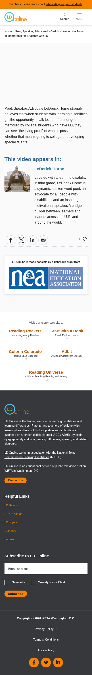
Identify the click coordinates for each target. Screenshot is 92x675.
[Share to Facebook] (10, 240)
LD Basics (11, 505)
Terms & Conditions (46, 639)
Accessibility (46, 650)
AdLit (65, 355)
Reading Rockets (24, 334)
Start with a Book (65, 334)
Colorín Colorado (24, 355)
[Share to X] (21, 240)
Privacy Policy (44, 629)
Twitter (46, 662)
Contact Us (15, 480)
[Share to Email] (43, 240)
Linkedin (58, 662)
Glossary (10, 530)
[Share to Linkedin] (32, 240)
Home (8, 31)
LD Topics (10, 522)
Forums (9, 539)
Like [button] (85, 239)
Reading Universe (37, 375)
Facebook (34, 662)
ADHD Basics (13, 514)
